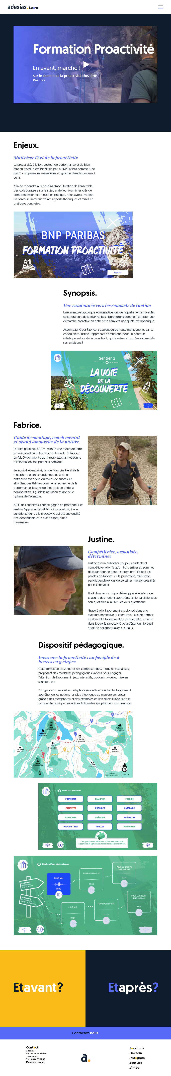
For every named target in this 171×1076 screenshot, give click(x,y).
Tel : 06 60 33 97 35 (35, 1059)
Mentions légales (35, 1062)
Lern (33, 8)
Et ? (38, 988)
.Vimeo (134, 1067)
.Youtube (135, 1063)
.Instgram (137, 1058)
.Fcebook (136, 1048)
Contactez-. (85, 1033)
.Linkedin (135, 1053)
